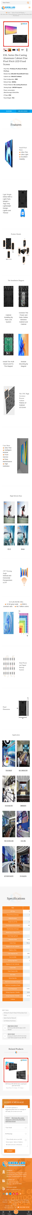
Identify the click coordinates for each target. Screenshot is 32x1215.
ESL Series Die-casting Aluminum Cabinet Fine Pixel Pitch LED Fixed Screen (15, 1119)
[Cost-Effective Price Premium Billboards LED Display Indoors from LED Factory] (16, 1070)
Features (9, 111)
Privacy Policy (17, 1202)
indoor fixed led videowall (10, 1018)
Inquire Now (24, 1207)
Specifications (22, 111)
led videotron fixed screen (10, 1020)
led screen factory (9, 1207)
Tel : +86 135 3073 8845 (12, 1182)
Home (8, 12)
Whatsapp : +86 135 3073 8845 (14, 1183)
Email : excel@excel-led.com (14, 1189)
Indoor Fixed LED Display (18, 12)
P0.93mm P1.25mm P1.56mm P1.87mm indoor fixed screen (15, 1014)
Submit (9, 1151)
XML (10, 1202)
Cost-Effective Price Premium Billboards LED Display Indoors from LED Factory (16, 1084)
